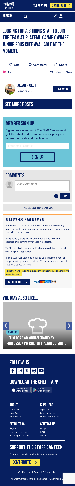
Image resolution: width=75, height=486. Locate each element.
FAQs (43, 432)
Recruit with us (18, 432)
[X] (27, 371)
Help (43, 428)
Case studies (47, 413)
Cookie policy (25, 472)
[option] (37, 325)
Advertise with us (50, 416)
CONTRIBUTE (59, 6)
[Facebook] (13, 371)
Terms (37, 472)
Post (64, 196)
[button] (37, 105)
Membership (16, 416)
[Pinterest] (34, 371)
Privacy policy (50, 472)
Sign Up (14, 413)
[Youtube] (41, 371)
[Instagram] (20, 371)
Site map (45, 435)
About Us (15, 409)
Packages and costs (21, 435)
